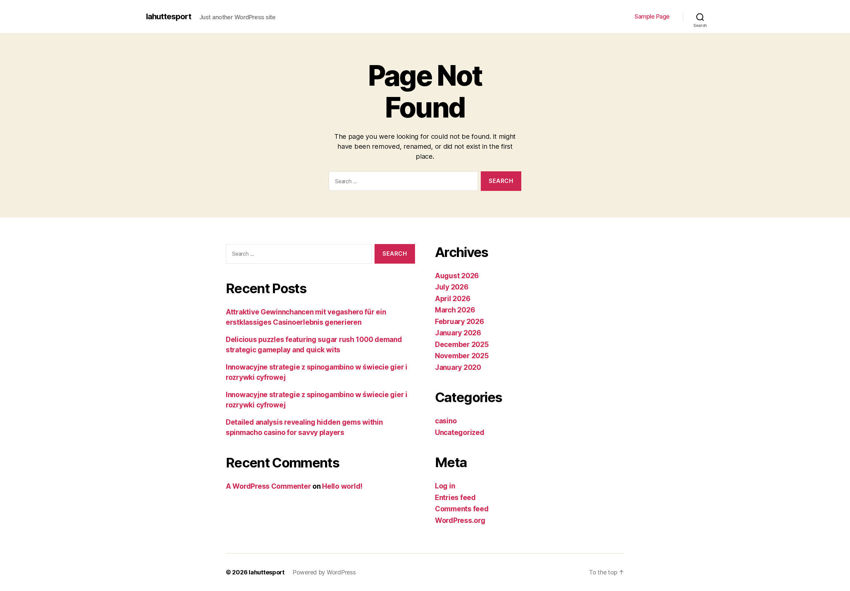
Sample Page (652, 16)
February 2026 (459, 321)
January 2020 (458, 367)
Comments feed (462, 509)
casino (446, 421)
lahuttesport (168, 17)
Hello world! (342, 486)
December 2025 (462, 344)
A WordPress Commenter (268, 486)
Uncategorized (459, 432)
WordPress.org (460, 520)
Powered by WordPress (324, 572)
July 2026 (451, 287)
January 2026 (458, 333)
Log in (445, 486)
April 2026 (452, 299)
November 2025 (462, 356)
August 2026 (457, 276)
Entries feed (455, 497)
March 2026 (455, 310)
